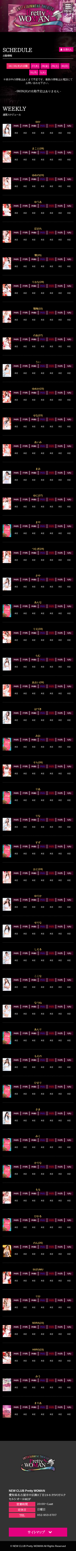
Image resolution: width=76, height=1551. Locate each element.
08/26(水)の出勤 (18, 66)
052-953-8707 (47, 1514)
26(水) (16, 126)
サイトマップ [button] (36, 1532)
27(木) (35, 66)
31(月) (33, 72)
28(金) (45, 66)
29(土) (55, 66)
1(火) (43, 72)
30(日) (64, 66)
